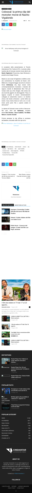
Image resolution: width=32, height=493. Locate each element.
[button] (2, 2)
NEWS (10, 8)
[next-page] (5, 234)
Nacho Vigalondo (14, 150)
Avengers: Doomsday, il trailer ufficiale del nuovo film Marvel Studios (20, 211)
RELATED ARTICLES (8, 205)
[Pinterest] (10, 24)
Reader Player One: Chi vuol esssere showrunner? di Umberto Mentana (20, 369)
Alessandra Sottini (6, 307)
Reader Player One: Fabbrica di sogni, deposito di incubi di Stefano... (19, 360)
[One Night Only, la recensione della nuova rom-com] (6, 334)
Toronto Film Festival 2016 (8, 154)
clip (28, 146)
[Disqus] (16, 258)
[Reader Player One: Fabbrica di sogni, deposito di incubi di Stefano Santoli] (6, 361)
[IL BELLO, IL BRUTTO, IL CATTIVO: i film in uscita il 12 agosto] (6, 318)
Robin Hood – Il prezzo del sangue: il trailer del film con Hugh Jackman (19, 227)
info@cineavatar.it (19, 473)
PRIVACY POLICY (11, 488)
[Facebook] (3, 24)
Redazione (5, 20)
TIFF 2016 (22, 150)
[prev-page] (3, 234)
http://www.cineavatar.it (16, 197)
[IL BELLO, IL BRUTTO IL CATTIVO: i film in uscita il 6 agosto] (6, 342)
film (15, 148)
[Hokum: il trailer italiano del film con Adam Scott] (6, 219)
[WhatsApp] (14, 24)
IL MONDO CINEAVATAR (23, 486)
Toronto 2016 (14, 152)
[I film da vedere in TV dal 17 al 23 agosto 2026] (16, 290)
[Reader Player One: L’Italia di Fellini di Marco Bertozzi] (6, 378)
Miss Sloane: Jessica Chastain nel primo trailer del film (23, 176)
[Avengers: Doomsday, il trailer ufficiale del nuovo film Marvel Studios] (6, 211)
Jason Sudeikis (21, 148)
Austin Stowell (18, 146)
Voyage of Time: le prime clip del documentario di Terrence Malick (8, 176)
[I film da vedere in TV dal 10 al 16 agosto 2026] (6, 326)
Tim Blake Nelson (6, 152)
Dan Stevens (10, 148)
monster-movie (5, 150)
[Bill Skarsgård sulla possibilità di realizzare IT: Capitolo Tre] (6, 400)
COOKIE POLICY (20, 488)
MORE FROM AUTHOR (20, 205)
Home (3, 6)
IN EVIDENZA (9, 6)
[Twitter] (7, 24)
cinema (24, 146)
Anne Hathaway (9, 146)
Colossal (4, 148)
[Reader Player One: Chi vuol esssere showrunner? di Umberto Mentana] (6, 369)
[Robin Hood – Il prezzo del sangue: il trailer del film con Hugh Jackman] (6, 227)
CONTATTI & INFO (6, 486)
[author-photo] (16, 192)
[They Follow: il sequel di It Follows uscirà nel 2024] (6, 407)
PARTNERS (14, 486)
